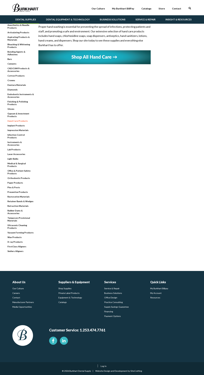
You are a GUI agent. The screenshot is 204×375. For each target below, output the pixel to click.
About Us (18, 282)
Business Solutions (113, 293)
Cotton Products (16, 75)
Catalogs (62, 302)
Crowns (11, 80)
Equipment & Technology (70, 297)
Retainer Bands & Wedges (20, 201)
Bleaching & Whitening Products (18, 45)
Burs (9, 59)
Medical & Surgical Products (16, 164)
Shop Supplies (65, 288)
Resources (155, 297)
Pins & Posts (13, 187)
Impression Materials (18, 130)
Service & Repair (111, 288)
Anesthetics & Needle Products (18, 26)
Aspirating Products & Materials (18, 38)
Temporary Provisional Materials (18, 219)
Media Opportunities (22, 307)
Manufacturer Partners (23, 302)
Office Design (110, 297)
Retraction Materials (18, 206)
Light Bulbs (12, 158)
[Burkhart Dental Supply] (25, 8)
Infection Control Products (16, 136)
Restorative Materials (18, 196)
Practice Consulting (113, 302)
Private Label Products (69, 293)
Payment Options (112, 316)
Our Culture (18, 288)
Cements (11, 63)
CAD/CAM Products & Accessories (18, 69)
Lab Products (14, 149)
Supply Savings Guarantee (116, 307)
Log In (103, 366)
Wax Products (14, 237)
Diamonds (12, 89)
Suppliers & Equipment (74, 282)
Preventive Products (17, 192)
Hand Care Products (17, 121)
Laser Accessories (16, 154)
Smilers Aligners (15, 251)
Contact (16, 297)
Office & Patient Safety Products (18, 172)
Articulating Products (18, 32)
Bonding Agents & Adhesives (16, 53)
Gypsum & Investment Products (18, 115)
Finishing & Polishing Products (17, 103)
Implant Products (16, 125)
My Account (156, 293)
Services (110, 282)
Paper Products (15, 182)
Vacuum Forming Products (20, 232)
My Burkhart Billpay (159, 288)
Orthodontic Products (18, 178)
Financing (108, 311)
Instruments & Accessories (14, 143)
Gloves (10, 109)
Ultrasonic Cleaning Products (17, 226)
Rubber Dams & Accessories (15, 212)
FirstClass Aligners (16, 246)
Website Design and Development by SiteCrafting (118, 371)
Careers (16, 293)
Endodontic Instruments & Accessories (20, 95)
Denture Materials (16, 85)
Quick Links (158, 282)
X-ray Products (15, 242)
